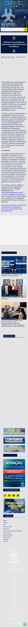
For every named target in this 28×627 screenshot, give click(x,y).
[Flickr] (18, 495)
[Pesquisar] (25, 29)
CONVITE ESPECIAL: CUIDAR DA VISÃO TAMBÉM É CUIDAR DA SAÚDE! (11, 275)
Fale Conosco (14, 588)
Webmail (14, 601)
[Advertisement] (14, 230)
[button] (24, 17)
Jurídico (14, 584)
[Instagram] (5, 495)
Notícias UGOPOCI (11, 57)
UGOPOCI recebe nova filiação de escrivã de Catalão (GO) (13, 298)
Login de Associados (14, 602)
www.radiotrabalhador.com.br (12, 192)
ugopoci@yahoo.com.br (14, 611)
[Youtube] (13, 495)
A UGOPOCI (14, 578)
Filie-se (14, 593)
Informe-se (4, 272)
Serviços (14, 582)
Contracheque (14, 599)
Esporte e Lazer (14, 580)
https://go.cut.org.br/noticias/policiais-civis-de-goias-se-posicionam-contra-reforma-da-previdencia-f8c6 (13, 208)
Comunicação (14, 586)
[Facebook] (9, 495)
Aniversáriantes (14, 597)
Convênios (14, 595)
